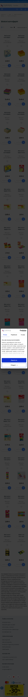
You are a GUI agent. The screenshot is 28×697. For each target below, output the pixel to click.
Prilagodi (13, 365)
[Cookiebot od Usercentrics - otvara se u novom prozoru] (20, 331)
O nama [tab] (23, 334)
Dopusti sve (14, 360)
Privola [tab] (5, 334)
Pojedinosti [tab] (14, 334)
